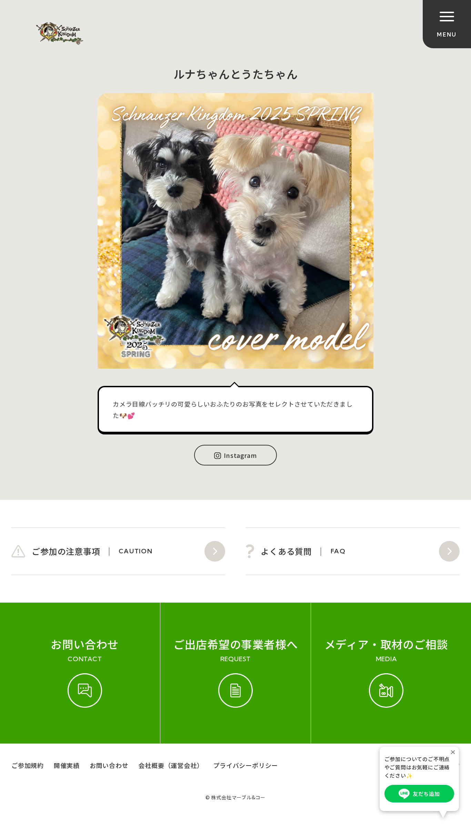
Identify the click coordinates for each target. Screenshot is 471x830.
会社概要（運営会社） (170, 765)
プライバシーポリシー (245, 765)
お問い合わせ (109, 765)
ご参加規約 (27, 765)
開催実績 (67, 765)
